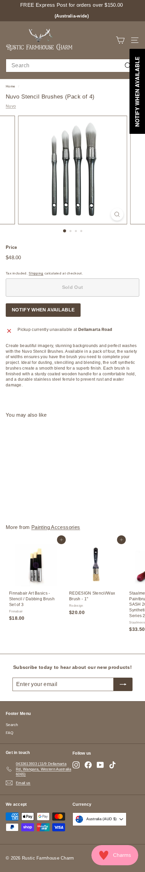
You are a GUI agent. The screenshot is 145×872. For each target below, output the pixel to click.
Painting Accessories (55, 527)
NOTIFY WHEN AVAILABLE (43, 309)
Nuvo (11, 106)
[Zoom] (117, 214)
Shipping (36, 273)
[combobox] (72, 65)
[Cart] (120, 40)
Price (11, 247)
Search (12, 725)
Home (10, 86)
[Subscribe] (123, 684)
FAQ (9, 733)
